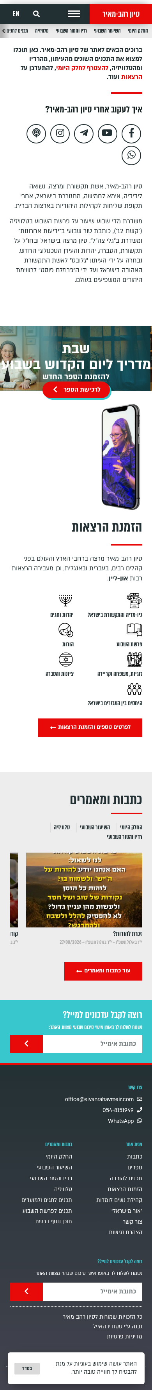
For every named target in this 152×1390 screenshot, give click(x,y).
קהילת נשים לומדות (119, 1200)
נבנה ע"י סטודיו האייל (117, 1326)
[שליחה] (26, 1044)
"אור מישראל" (126, 1211)
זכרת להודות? (127, 933)
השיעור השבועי (107, 31)
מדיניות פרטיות (124, 1336)
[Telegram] (84, 133)
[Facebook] (131, 133)
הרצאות (131, 77)
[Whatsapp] (131, 155)
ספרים (134, 1167)
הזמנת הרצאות (125, 1189)
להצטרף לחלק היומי (82, 68)
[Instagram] (60, 133)
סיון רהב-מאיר (121, 14)
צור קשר (132, 1222)
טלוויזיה (42, 31)
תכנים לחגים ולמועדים (46, 1200)
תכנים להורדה (126, 1178)
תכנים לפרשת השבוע (47, 1211)
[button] (74, 14)
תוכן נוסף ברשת (53, 1221)
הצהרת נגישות (125, 1232)
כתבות (134, 1156)
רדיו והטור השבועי (71, 31)
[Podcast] (36, 133)
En (15, 14)
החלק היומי (138, 31)
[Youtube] (107, 133)
